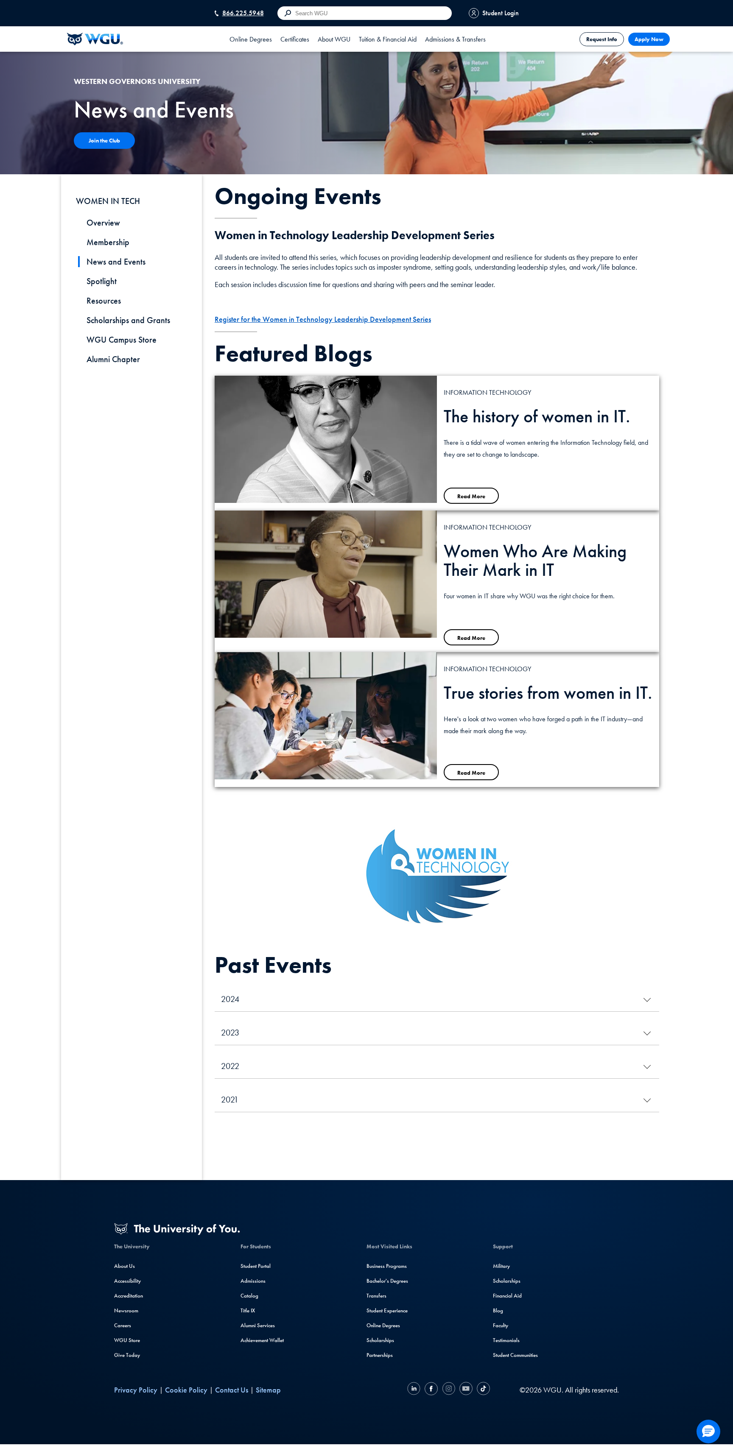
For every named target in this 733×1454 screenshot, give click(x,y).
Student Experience (387, 1310)
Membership (108, 242)
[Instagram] (448, 1390)
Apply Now (649, 39)
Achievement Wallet (262, 1340)
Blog (498, 1310)
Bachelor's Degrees (387, 1280)
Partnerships (379, 1355)
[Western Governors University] (95, 39)
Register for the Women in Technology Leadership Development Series (323, 319)
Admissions (253, 1280)
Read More (471, 496)
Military (501, 1266)
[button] (708, 1431)
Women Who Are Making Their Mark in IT (535, 560)
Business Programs (386, 1266)
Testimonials (506, 1340)
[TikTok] (482, 1390)
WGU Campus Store (122, 339)
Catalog (249, 1295)
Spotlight (102, 281)
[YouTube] (466, 1390)
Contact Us (231, 1390)
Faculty (500, 1325)
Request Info (601, 39)
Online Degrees (383, 1325)
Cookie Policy (186, 1390)
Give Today (127, 1355)
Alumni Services (258, 1325)
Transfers (376, 1295)
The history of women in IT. (537, 416)
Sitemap (268, 1390)
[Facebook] (431, 1390)
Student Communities (515, 1355)
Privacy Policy (135, 1390)
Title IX (248, 1310)
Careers (122, 1325)
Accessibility (127, 1280)
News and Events (116, 261)
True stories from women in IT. (548, 692)
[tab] (250, 39)
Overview (103, 222)
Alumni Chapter (113, 359)
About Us (124, 1266)
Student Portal (256, 1266)
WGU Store (127, 1340)
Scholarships (380, 1340)
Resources (104, 300)
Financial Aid (507, 1295)
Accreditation (128, 1295)
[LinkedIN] (414, 1390)
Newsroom (126, 1310)
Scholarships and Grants (128, 320)
